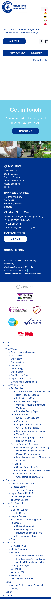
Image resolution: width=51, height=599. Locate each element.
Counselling (22, 421)
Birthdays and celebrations (29, 533)
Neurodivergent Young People (31, 431)
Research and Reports (22, 490)
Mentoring (16, 575)
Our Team (15, 365)
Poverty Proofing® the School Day (32, 447)
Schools (8, 207)
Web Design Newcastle (13, 267)
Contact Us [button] (25, 131)
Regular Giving (18, 513)
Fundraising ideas (25, 529)
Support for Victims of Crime (29, 424)
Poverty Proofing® (20, 565)
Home (8, 342)
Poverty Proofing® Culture (29, 454)
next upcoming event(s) (27, 33)
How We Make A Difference (24, 483)
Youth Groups (23, 434)
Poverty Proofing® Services (24, 444)
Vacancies (16, 569)
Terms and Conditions (12, 261)
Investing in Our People (22, 579)
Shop (8, 346)
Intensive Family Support (28, 411)
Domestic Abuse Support (28, 401)
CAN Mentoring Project (27, 428)
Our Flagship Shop (20, 375)
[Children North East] (15, 7)
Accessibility (9, 264)
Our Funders (17, 372)
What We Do (17, 355)
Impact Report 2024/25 (22, 493)
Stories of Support (19, 510)
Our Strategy (17, 369)
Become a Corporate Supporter (26, 519)
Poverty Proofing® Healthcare (30, 451)
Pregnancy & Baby (13, 197)
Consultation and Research (24, 474)
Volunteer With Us (19, 572)
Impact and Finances (14, 180)
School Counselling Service (29, 467)
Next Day (36, 52)
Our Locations (11, 174)
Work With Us (10, 171)
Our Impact (10, 480)
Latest (8, 582)
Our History (16, 359)
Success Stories (12, 177)
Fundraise (16, 523)
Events (14, 539)
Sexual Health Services (27, 418)
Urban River (30, 267)
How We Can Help (14, 385)
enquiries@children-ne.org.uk (20, 227)
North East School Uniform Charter (33, 470)
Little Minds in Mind (25, 398)
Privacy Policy (30, 261)
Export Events (40, 60)
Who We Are (11, 349)
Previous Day (17, 52)
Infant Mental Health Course (29, 556)
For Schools (17, 464)
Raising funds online (26, 526)
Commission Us (18, 546)
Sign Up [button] (15, 238)
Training (15, 552)
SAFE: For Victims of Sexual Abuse (33, 391)
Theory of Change (19, 500)
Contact (8, 187)
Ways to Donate (18, 516)
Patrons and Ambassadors (23, 352)
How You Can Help (14, 503)
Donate (14, 506)
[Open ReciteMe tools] (44, 9)
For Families (10, 200)
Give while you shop (26, 536)
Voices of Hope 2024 (21, 496)
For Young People (13, 203)
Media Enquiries (12, 184)
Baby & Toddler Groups (27, 395)
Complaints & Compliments (24, 382)
